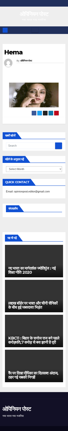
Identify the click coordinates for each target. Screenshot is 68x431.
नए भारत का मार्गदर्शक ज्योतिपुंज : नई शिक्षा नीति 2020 (32, 270)
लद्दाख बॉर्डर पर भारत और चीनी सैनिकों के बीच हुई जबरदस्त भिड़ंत (32, 305)
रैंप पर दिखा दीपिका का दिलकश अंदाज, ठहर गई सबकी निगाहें (33, 375)
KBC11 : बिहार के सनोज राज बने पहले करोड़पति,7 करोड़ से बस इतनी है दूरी (33, 340)
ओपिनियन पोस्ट (34, 14)
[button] (63, 30)
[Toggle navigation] (35, 30)
